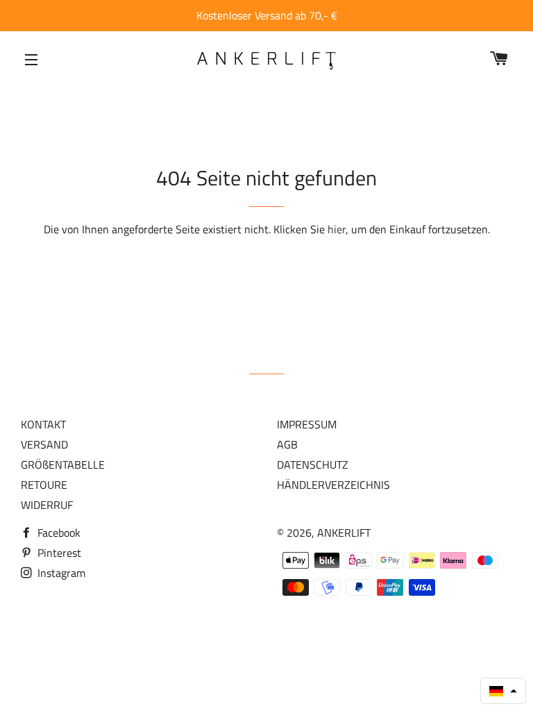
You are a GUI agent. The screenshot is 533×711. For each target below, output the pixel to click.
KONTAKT (43, 424)
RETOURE (44, 484)
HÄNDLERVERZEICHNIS (333, 484)
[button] (503, 690)
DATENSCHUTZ (312, 464)
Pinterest (58, 552)
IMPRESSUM (307, 424)
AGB (287, 444)
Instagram (60, 572)
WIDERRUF (47, 504)
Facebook (58, 532)
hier (337, 229)
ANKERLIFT (344, 532)
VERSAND (44, 444)
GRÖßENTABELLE (63, 464)
